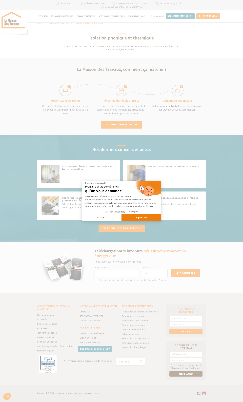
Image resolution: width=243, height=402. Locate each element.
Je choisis (102, 217)
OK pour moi (141, 217)
